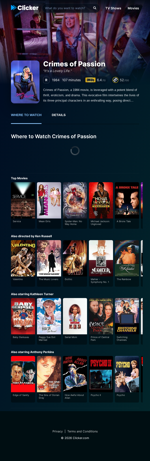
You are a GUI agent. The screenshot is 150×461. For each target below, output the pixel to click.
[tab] (29, 117)
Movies (133, 8)
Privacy (57, 431)
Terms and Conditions (82, 431)
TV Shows (113, 8)
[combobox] (71, 8)
